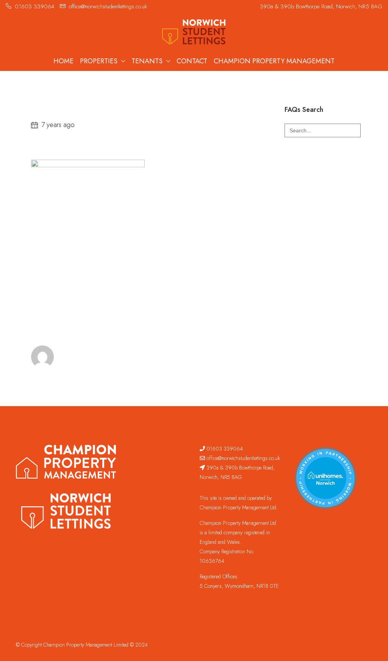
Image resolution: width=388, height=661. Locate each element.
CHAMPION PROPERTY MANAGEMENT (274, 61)
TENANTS (147, 61)
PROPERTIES (98, 61)
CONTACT (192, 61)
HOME (63, 61)
